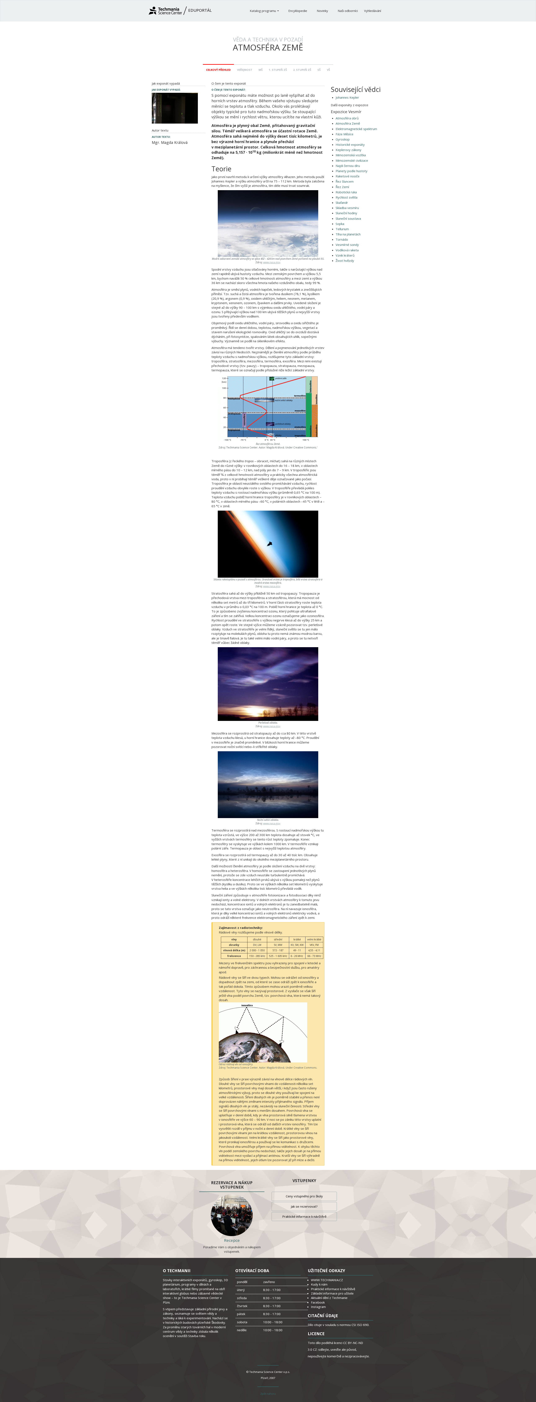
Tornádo (342, 239)
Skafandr (342, 202)
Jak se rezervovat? (304, 1206)
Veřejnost (244, 70)
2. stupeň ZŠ (302, 70)
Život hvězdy (345, 260)
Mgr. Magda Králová (170, 142)
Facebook (318, 1302)
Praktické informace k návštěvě (304, 1216)
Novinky (323, 11)
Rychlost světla (346, 197)
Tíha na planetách (348, 234)
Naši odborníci (348, 11)
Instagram (318, 1307)
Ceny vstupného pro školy (304, 1196)
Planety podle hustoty (351, 171)
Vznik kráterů (345, 255)
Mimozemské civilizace (352, 160)
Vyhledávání (372, 11)
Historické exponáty (350, 144)
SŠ (319, 70)
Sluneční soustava (348, 218)
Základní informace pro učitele (332, 1293)
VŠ (328, 70)
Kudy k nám (319, 1284)
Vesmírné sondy (347, 245)
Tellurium (342, 229)
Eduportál (199, 10)
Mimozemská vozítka (351, 155)
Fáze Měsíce (344, 134)
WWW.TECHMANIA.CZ (327, 1280)
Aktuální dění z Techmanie (329, 1298)
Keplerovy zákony (348, 150)
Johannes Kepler (347, 97)
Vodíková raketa (347, 250)
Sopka (340, 224)
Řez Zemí (342, 187)
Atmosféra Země (348, 123)
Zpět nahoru (268, 1394)
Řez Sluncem (345, 181)
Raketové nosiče (347, 176)
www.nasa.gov (271, 262)
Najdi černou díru (348, 166)
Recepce (232, 1240)
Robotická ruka (346, 192)
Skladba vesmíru (347, 208)
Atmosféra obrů (347, 118)
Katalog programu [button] (263, 11)
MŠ (261, 70)
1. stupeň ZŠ (278, 70)
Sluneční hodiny (346, 213)
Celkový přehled (218, 70)
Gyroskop (343, 139)
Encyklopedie (298, 11)
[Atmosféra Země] (175, 107)
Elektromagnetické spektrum (356, 129)
